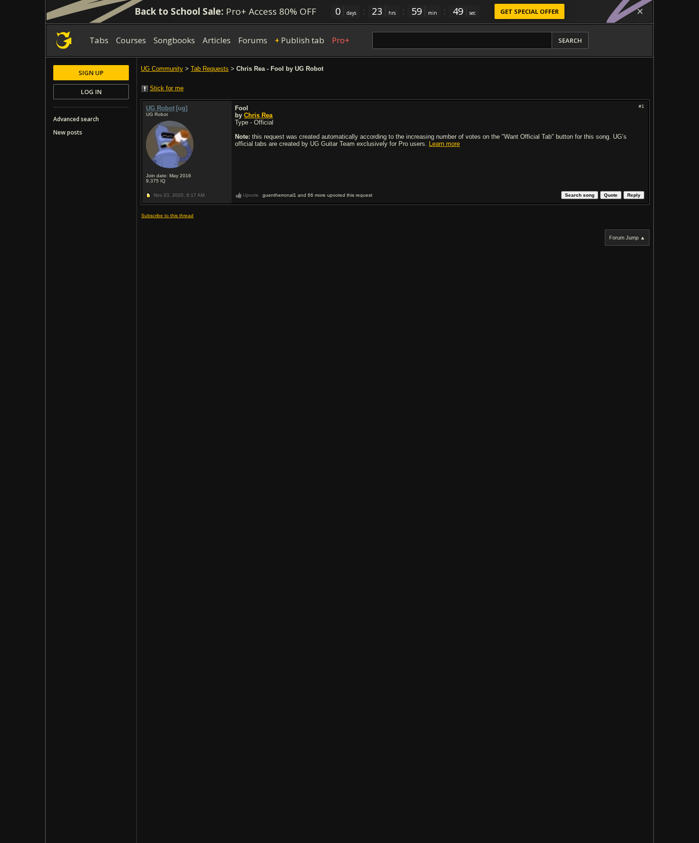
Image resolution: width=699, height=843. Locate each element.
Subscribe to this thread (167, 215)
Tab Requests (210, 68)
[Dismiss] (640, 11)
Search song (579, 195)
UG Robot (160, 108)
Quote (611, 195)
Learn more (444, 143)
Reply (634, 195)
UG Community (162, 68)
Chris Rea (258, 115)
